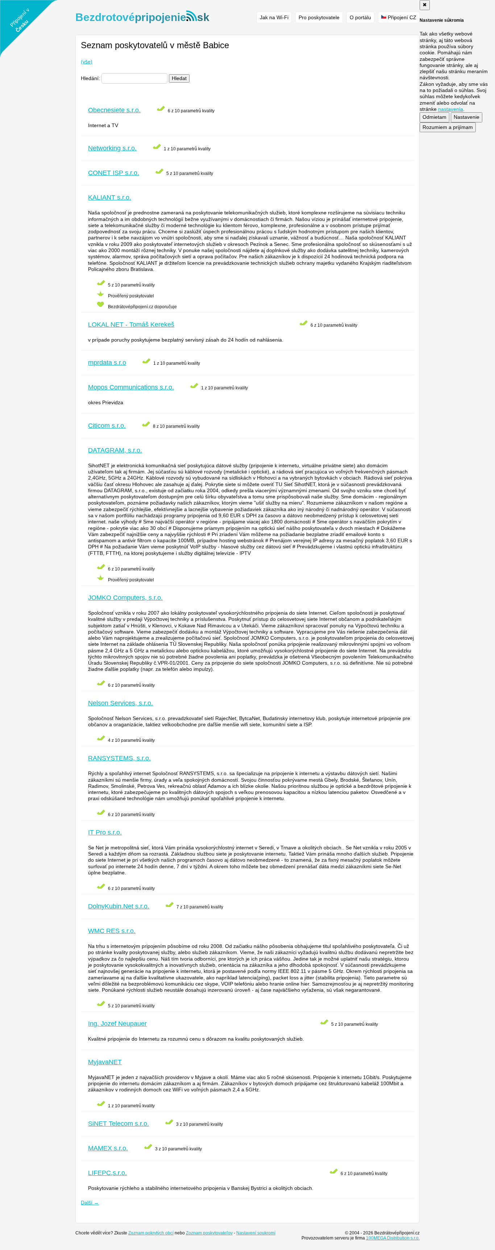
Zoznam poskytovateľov (209, 1233)
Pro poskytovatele (319, 17)
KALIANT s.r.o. (109, 197)
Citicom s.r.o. (107, 425)
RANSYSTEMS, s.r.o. (119, 758)
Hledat (179, 78)
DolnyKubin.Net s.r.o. (118, 906)
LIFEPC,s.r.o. (107, 1172)
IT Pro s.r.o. (105, 832)
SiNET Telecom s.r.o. (118, 1123)
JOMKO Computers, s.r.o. (125, 597)
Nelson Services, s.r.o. (120, 703)
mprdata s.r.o (107, 362)
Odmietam (434, 117)
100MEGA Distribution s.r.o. (393, 1238)
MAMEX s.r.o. (108, 1148)
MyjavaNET (105, 1062)
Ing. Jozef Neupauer (117, 1023)
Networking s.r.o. (112, 148)
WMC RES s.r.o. (112, 931)
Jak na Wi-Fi (274, 17)
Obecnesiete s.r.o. (114, 110)
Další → (90, 1202)
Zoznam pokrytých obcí (151, 1233)
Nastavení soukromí (255, 1233)
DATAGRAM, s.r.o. (115, 450)
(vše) (86, 61)
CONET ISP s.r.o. (113, 172)
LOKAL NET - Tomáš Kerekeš (131, 324)
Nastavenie (466, 117)
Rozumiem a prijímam (448, 127)
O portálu (360, 17)
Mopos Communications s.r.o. (131, 387)
